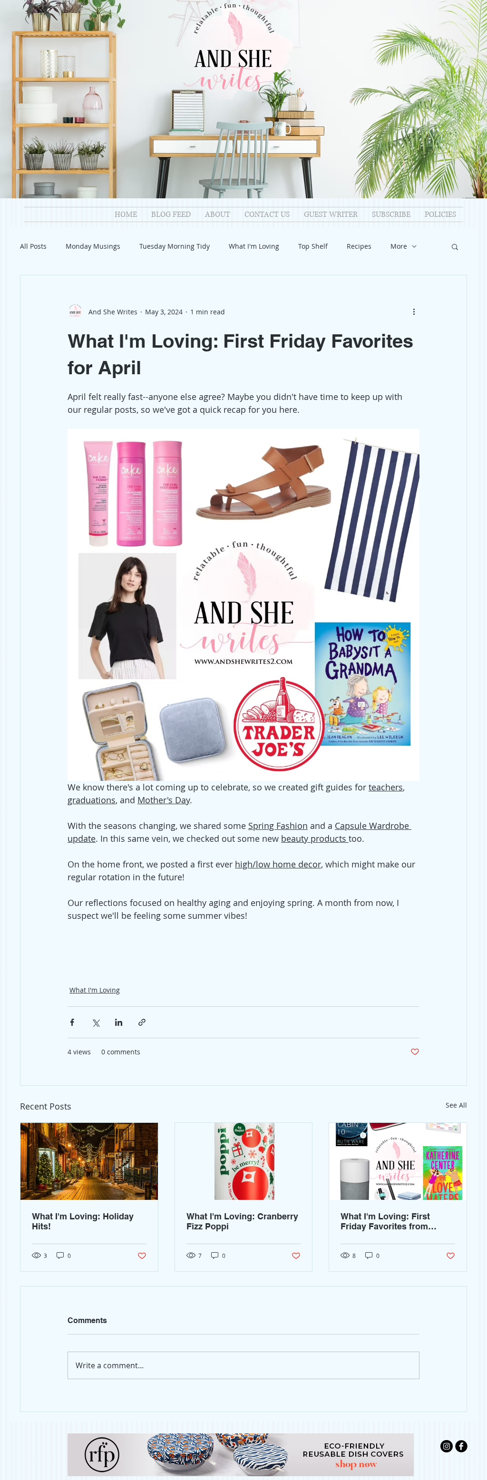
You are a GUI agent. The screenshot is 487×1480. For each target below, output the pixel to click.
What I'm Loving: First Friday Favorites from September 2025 (385, 1221)
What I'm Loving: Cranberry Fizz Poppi (242, 1221)
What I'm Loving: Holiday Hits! (83, 1221)
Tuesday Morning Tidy (174, 246)
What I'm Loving (254, 246)
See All (456, 1105)
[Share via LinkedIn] (118, 1022)
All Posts (33, 246)
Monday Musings (93, 246)
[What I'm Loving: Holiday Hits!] (89, 1161)
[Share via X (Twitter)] (95, 1022)
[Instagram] (446, 1446)
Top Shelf (313, 246)
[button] (454, 246)
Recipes (359, 246)
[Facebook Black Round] (461, 1446)
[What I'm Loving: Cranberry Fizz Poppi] (243, 1161)
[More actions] (413, 311)
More (398, 246)
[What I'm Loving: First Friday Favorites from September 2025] (398, 1161)
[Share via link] (141, 1022)
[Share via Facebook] (72, 1022)
